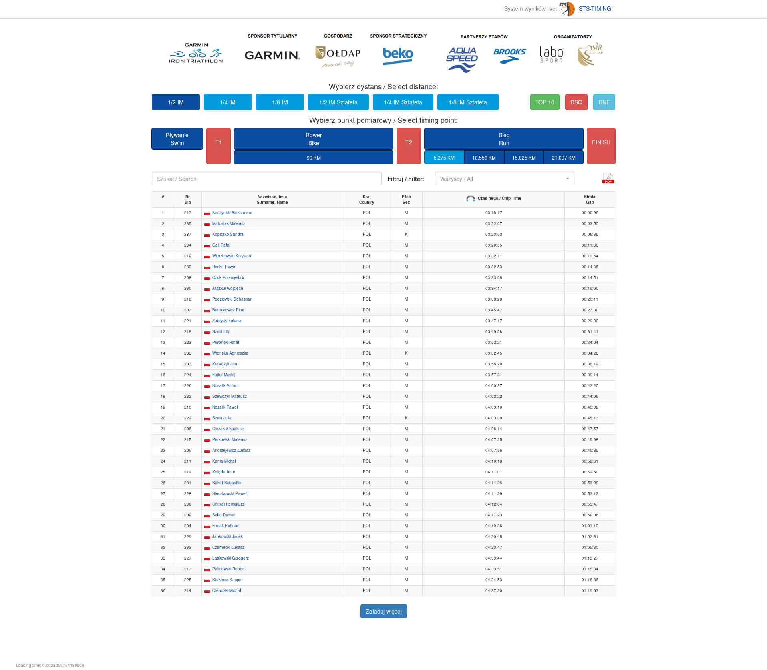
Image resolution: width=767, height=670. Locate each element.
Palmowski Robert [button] (228, 569)
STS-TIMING (595, 8)
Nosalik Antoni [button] (225, 385)
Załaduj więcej (384, 611)
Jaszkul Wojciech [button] (227, 288)
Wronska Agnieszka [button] (230, 353)
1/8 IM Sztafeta (468, 102)
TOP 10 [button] (544, 102)
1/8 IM (280, 102)
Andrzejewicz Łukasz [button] (231, 450)
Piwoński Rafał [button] (225, 342)
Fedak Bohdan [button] (226, 525)
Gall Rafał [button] (221, 245)
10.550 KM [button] (484, 157)
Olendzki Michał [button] (226, 590)
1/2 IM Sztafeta (338, 102)
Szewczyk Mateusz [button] (229, 396)
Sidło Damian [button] (224, 515)
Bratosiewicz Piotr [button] (228, 310)
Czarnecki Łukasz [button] (228, 547)
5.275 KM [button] (444, 157)
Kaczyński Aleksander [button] (232, 212)
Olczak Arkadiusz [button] (228, 428)
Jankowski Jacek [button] (227, 536)
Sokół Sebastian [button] (227, 482)
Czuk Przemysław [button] (228, 277)
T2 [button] (408, 142)
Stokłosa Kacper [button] (227, 579)
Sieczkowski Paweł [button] (229, 493)
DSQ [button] (576, 102)
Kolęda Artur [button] (223, 472)
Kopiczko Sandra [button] (228, 234)
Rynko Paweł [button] (224, 266)
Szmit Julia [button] (222, 418)
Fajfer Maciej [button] (223, 374)
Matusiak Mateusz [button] (228, 223)
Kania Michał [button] (224, 461)
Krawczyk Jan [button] (224, 364)
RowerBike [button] (314, 139)
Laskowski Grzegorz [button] (230, 558)
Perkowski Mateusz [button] (229, 439)
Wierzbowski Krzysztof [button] (232, 256)
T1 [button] (218, 142)
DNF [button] (604, 102)
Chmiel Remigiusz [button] (228, 504)
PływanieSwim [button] (177, 139)
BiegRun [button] (504, 139)
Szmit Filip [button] (221, 331)
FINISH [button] (601, 142)
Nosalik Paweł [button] (225, 407)
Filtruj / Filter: (405, 179)
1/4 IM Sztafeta (403, 102)
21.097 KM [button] (564, 157)
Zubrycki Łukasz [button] (227, 320)
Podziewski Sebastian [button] (232, 299)
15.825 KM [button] (524, 157)
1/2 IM (176, 102)
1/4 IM (228, 102)
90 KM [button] (314, 157)
